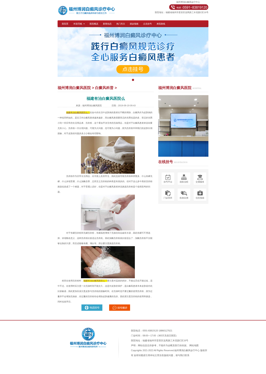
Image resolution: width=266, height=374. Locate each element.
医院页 (65, 24)
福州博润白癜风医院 (74, 88)
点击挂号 (147, 24)
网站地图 (194, 345)
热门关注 (120, 24)
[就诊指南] (92, 305)
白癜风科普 (104, 88)
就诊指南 (134, 24)
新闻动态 (107, 24)
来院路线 (161, 24)
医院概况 (94, 24)
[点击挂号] (133, 55)
